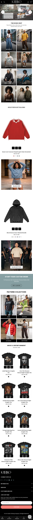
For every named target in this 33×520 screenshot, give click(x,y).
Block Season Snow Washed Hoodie (16, 232)
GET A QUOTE (16, 285)
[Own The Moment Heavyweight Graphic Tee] (24, 359)
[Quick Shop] (16, 148)
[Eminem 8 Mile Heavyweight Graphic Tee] (8, 448)
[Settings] (28, 2)
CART (24, 518)
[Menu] (1, 2)
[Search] (4, 2)
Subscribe (16, 507)
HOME (2, 518)
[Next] (30, 12)
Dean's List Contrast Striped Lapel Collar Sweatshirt (16, 152)
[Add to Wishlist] (13, 148)
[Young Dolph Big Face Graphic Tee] (8, 418)
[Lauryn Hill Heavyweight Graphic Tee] (24, 418)
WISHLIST (17, 518)
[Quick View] (19, 148)
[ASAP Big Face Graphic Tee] (8, 359)
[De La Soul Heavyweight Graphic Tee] (24, 389)
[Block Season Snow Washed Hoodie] (16, 211)
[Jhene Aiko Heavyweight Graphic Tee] (24, 448)
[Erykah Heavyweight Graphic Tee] (8, 389)
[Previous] (3, 12)
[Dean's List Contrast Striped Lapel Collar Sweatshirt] (16, 130)
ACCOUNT (9, 518)
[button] (30, 2)
